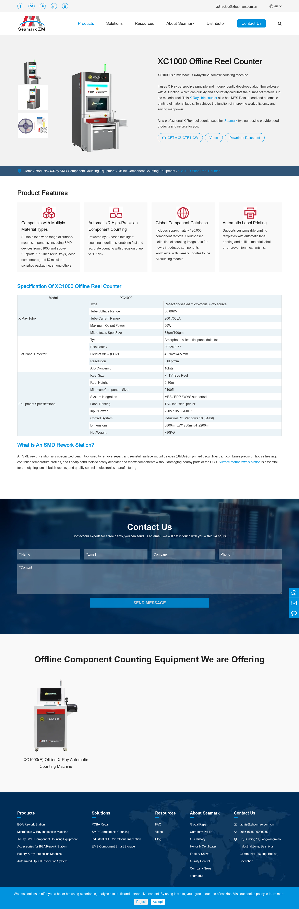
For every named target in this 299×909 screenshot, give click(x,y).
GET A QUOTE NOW (182, 138)
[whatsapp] (294, 593)
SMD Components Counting (110, 831)
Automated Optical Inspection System (42, 861)
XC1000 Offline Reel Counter (198, 171)
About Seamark (180, 23)
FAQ (158, 824)
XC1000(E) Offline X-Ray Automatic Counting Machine (56, 763)
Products (86, 23)
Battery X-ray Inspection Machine (39, 853)
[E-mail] (294, 603)
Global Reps (198, 824)
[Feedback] (294, 613)
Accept (158, 902)
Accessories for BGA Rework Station (42, 846)
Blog (158, 839)
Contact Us (251, 23)
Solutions (114, 23)
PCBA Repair (100, 824)
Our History (197, 839)
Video (214, 138)
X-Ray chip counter (203, 98)
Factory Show (199, 853)
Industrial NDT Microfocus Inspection (116, 839)
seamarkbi (197, 875)
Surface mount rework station (240, 462)
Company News (201, 868)
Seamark (230, 120)
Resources (144, 23)
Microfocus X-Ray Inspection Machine (42, 831)
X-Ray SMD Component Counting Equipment (82, 171)
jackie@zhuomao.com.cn (236, 6)
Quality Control (200, 861)
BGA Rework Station (31, 824)
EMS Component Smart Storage (113, 846)
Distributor (216, 23)
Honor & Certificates (203, 846)
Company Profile (201, 831)
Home (28, 171)
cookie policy (255, 894)
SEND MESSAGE (149, 602)
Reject (141, 902)
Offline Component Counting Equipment (146, 171)
